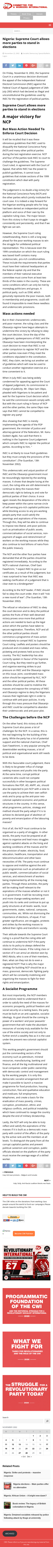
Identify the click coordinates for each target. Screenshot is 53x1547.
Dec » (29, 1456)
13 (20, 1444)
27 (20, 1453)
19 (13, 1448)
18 (6, 1448)
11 (6, 1444)
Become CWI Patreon (24, 1233)
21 (26, 1448)
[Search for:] (26, 31)
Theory (13, 14)
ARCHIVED (9, 1533)
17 (47, 1444)
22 (33, 1448)
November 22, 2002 (12, 53)
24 (47, 1448)
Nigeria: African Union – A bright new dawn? (25, 1496)
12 (13, 1444)
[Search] (47, 1421)
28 (26, 1453)
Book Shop (26, 14)
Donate (39, 14)
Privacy (26, 18)
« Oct (23, 1456)
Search (5, 1417)
